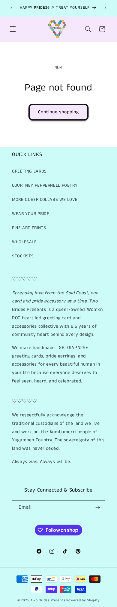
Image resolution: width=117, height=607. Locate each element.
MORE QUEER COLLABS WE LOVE (44, 200)
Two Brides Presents (48, 600)
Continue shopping (58, 112)
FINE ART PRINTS (29, 228)
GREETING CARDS (29, 171)
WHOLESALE (24, 242)
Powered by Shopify (83, 600)
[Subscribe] (98, 507)
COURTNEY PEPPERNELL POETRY (44, 185)
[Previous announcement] (11, 8)
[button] (13, 29)
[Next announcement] (105, 8)
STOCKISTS (23, 256)
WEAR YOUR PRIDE (30, 214)
